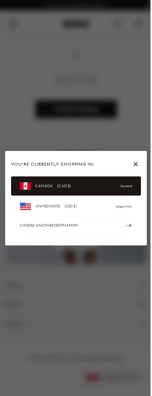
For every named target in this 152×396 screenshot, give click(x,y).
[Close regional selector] (137, 164)
